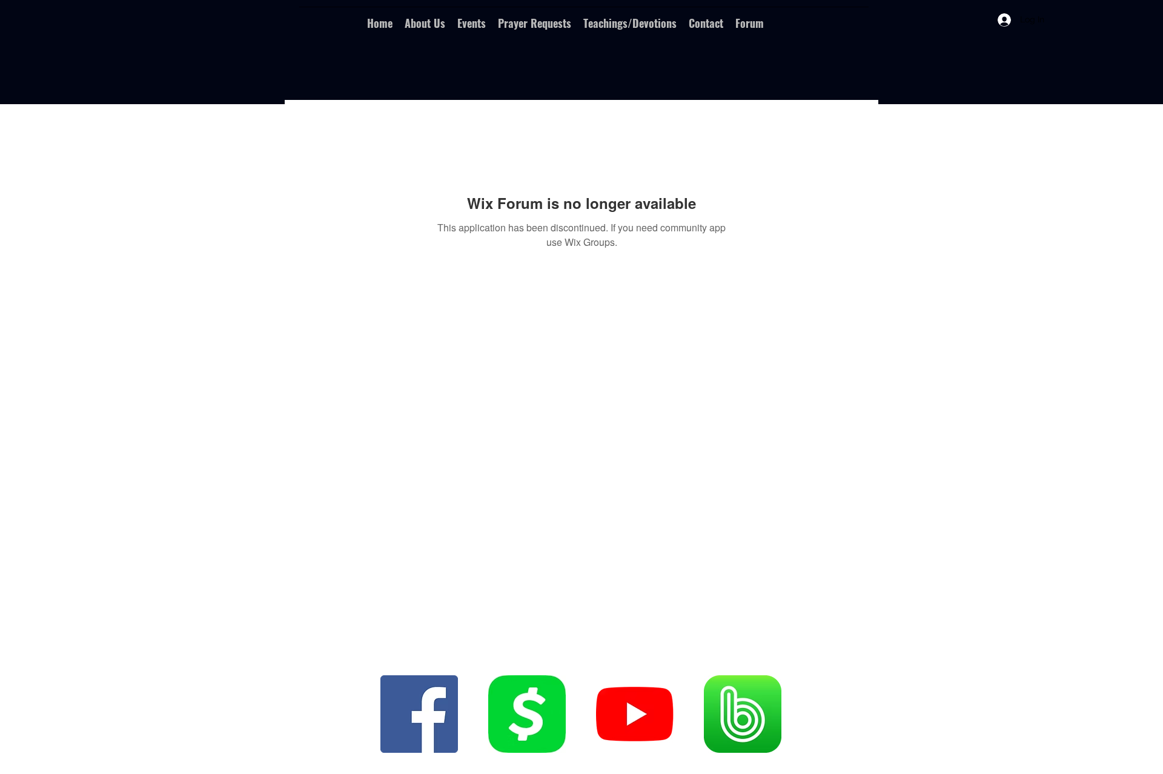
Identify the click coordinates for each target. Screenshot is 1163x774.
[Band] (742, 714)
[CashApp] (527, 714)
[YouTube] (635, 714)
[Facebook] (419, 714)
